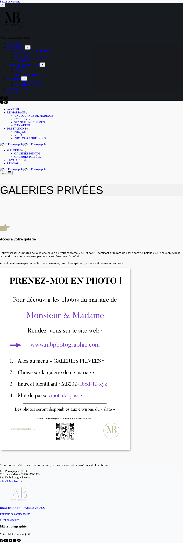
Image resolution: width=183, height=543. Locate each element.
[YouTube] (11, 541)
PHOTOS (20, 131)
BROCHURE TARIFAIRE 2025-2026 (22, 507)
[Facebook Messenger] (2, 103)
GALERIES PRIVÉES (27, 156)
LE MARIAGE (16, 112)
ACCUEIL (13, 109)
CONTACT (14, 163)
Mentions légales (9, 519)
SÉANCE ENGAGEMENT (30, 122)
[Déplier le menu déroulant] (27, 113)
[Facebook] (2, 541)
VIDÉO (18, 134)
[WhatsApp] (6, 103)
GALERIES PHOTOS (27, 153)
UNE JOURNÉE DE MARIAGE (33, 115)
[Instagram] (6, 541)
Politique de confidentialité (15, 513)
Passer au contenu (10, 1)
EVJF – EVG (22, 118)
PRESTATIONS (16, 128)
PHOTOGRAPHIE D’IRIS (30, 138)
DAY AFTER (22, 125)
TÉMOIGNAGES (17, 159)
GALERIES (14, 150)
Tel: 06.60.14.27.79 (11, 480)
